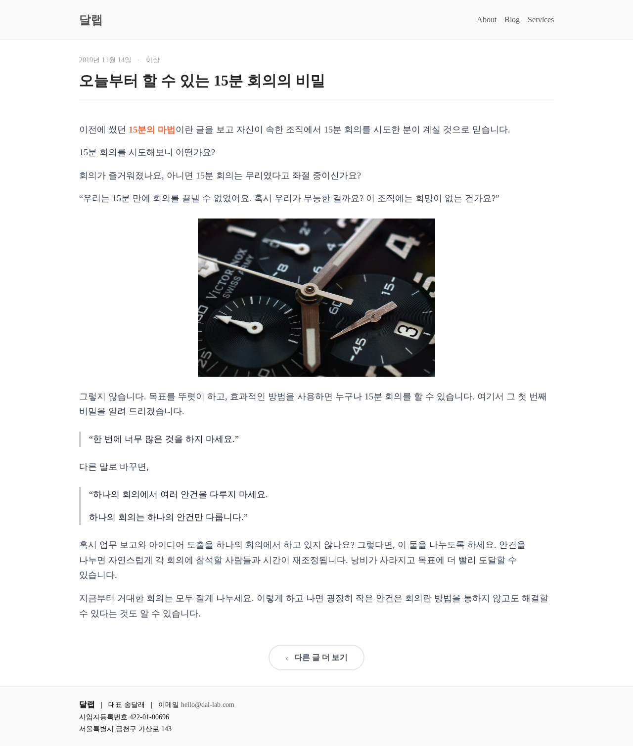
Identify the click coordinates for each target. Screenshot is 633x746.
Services (541, 19)
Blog (512, 19)
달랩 (91, 19)
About (487, 19)
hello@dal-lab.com (207, 704)
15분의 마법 (152, 129)
